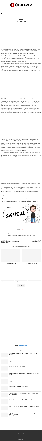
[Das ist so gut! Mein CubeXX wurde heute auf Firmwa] (11, 322)
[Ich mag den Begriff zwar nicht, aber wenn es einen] (11, 331)
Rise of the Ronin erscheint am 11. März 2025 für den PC (20, 399)
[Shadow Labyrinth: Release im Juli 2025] (4, 381)
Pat (19, 22)
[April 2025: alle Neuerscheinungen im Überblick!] (4, 388)
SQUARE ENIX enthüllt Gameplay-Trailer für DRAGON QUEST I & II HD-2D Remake (24, 374)
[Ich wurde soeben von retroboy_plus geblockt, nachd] (31, 304)
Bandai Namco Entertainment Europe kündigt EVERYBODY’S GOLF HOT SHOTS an (24, 354)
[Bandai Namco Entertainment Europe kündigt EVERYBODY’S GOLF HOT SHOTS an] (4, 355)
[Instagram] (15, 433)
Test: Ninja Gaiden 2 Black (31, 263)
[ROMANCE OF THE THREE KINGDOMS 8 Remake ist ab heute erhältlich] (4, 408)
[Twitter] (27, 433)
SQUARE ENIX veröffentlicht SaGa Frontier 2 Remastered (21, 360)
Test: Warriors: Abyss (11, 263)
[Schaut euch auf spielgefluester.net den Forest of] (11, 295)
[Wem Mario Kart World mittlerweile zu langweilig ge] (31, 295)
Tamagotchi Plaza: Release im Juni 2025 (17, 366)
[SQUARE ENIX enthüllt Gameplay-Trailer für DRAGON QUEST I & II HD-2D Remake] (4, 375)
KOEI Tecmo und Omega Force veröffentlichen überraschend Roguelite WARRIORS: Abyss (23, 394)
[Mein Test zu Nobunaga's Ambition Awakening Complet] (11, 313)
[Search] (40, 13)
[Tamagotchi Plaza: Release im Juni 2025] (4, 368)
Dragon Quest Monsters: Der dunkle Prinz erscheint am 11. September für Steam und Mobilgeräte (24, 414)
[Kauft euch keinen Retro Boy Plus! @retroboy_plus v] (31, 313)
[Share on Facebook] (24, 229)
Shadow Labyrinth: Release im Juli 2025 (17, 379)
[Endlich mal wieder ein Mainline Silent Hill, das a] (11, 304)
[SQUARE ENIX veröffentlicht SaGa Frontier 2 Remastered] (4, 361)
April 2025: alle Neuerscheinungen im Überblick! (19, 386)
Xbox (6, 17)
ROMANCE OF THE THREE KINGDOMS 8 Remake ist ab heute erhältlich (24, 406)
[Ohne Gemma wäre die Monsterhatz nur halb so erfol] (31, 339)
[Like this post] (23, 229)
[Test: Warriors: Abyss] (10, 255)
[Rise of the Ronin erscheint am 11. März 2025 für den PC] (4, 401)
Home (2, 17)
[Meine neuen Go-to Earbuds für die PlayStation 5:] (11, 339)
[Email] (23, 433)
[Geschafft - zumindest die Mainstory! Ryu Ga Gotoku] (31, 322)
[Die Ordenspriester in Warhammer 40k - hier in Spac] (31, 331)
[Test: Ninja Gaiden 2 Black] (31, 255)
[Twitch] (20, 9)
